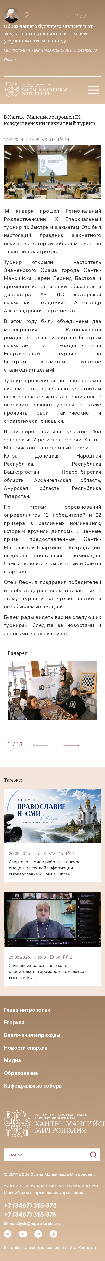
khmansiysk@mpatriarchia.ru (32, 1223)
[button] (52, 16)
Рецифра (87, 1247)
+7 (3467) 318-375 (30, 1205)
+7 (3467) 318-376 (30, 1214)
